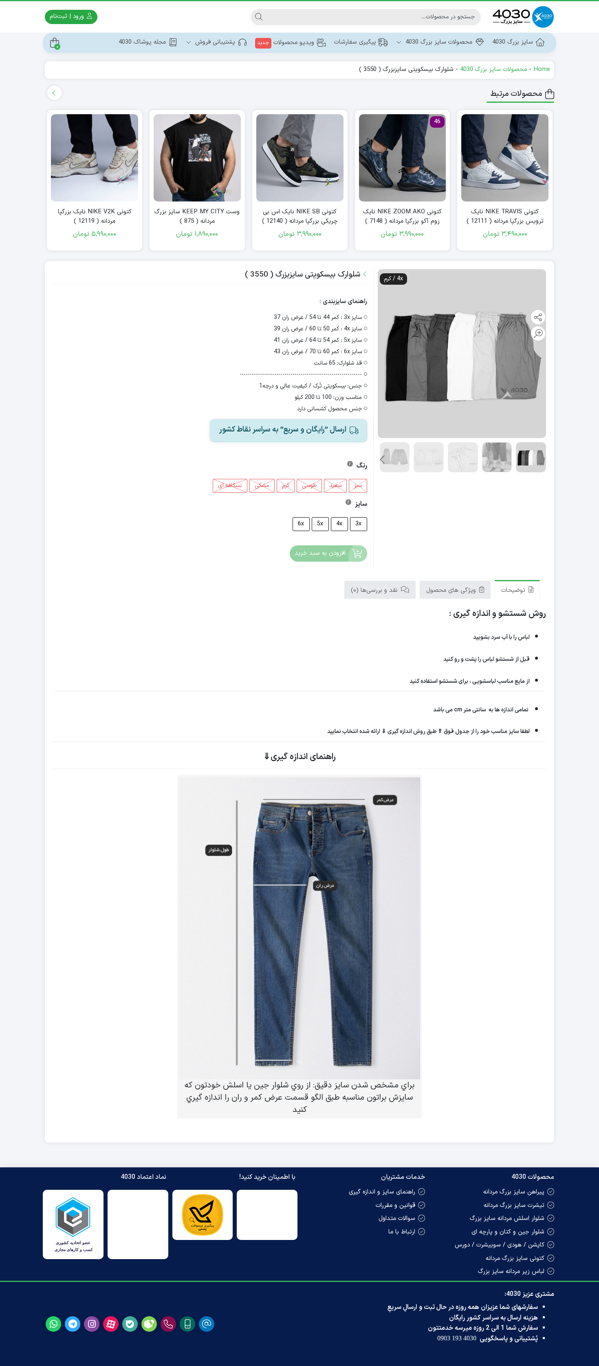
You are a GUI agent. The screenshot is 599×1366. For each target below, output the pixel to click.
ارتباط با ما (401, 1232)
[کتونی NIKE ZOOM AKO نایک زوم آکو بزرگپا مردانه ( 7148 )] (402, 157)
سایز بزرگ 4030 (512, 42)
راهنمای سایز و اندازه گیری (382, 1192)
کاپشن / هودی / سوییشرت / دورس (499, 1245)
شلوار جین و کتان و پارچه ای (507, 1232)
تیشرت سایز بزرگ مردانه (514, 1205)
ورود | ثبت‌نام (68, 16)
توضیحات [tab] (514, 590)
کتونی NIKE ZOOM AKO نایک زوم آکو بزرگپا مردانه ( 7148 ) (402, 217)
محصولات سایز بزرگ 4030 (437, 42)
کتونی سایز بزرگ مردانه (515, 1258)
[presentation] (54, 93)
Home (541, 69)
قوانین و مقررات (395, 1205)
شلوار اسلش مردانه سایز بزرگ (507, 1218)
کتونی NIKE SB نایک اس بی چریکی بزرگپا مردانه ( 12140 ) (300, 217)
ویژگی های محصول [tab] (452, 590)
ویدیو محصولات (285, 42)
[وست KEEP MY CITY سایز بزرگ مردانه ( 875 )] (197, 157)
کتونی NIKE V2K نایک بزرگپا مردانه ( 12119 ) (95, 217)
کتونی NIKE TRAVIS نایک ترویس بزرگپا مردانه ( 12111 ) (505, 217)
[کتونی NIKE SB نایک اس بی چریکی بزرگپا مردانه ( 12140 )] (300, 157)
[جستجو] (259, 17)
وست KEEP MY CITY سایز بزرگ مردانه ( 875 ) (197, 217)
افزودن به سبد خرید (320, 553)
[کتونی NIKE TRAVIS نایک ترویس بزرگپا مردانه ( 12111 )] (504, 157)
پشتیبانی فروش (214, 42)
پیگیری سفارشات (355, 42)
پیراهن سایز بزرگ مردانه (513, 1192)
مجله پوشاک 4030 (142, 42)
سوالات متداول (397, 1218)
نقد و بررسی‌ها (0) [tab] (375, 590)
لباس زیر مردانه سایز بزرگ (511, 1271)
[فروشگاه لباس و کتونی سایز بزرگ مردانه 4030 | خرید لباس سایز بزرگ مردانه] (521, 17)
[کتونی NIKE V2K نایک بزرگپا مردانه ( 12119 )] (94, 157)
